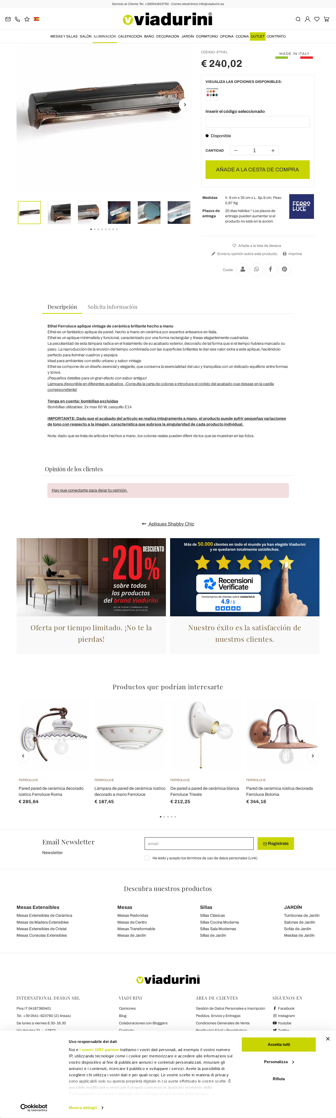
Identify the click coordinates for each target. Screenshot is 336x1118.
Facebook (286, 1008)
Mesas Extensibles (38, 907)
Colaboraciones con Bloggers (143, 1023)
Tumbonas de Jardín (301, 915)
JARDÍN (187, 36)
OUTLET (258, 36)
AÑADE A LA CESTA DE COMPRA (257, 169)
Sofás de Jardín (297, 929)
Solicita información (113, 306)
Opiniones (127, 1008)
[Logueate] (307, 19)
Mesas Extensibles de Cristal (41, 929)
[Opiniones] (27, 19)
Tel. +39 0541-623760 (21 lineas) (44, 1016)
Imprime (295, 254)
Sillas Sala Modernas (218, 929)
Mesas (124, 907)
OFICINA (227, 36)
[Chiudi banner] (328, 1039)
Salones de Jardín (299, 922)
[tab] (62, 307)
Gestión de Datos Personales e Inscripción (230, 1008)
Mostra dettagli (83, 1107)
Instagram (286, 1016)
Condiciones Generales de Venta (223, 1023)
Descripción (62, 306)
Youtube (284, 1023)
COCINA (242, 36)
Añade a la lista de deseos (259, 246)
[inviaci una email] (8, 19)
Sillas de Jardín (213, 935)
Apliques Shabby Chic (171, 524)
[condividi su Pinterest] (284, 269)
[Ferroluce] (301, 206)
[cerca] (298, 19)
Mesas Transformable (136, 929)
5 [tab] (180, 820)
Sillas (206, 907)
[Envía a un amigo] (242, 269)
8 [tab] (121, 233)
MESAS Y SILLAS (64, 36)
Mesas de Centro (132, 922)
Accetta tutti (279, 1044)
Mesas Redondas (132, 915)
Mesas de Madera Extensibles (43, 922)
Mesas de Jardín (131, 935)
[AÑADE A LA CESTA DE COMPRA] (77, 712)
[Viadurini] (167, 19)
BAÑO (149, 36)
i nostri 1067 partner (99, 1049)
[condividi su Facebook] (270, 269)
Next (185, 104)
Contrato (276, 36)
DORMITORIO (207, 36)
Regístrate (277, 843)
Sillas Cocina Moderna (219, 922)
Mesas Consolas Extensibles (42, 935)
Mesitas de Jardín (299, 935)
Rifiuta (279, 1079)
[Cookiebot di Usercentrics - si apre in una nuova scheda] (34, 1108)
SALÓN (86, 36)
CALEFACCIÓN (130, 36)
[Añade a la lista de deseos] (77, 724)
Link (252, 858)
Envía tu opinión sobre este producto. (247, 254)
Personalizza (276, 1061)
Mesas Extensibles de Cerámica (44, 915)
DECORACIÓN (167, 36)
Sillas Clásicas (212, 915)
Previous (23, 104)
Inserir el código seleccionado (235, 111)
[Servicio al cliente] (17, 19)
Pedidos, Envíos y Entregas (218, 1016)
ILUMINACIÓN (105, 36)
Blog (123, 1016)
